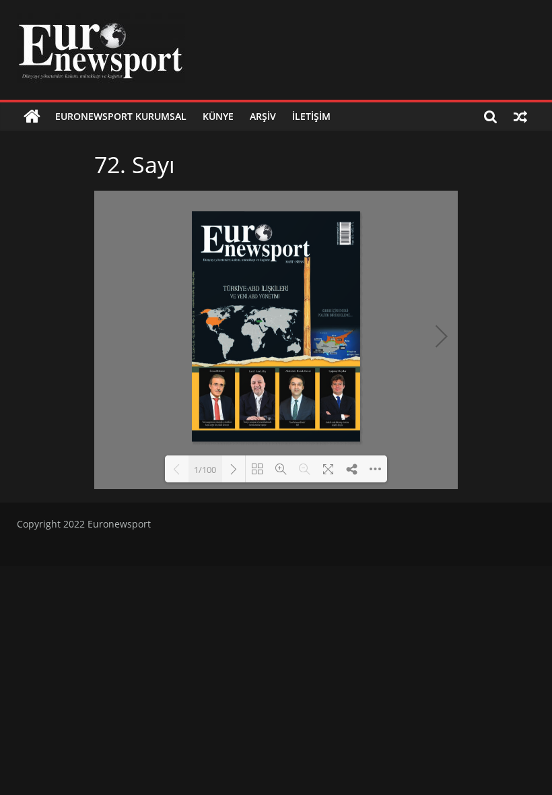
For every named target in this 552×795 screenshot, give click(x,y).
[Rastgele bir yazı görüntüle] (520, 116)
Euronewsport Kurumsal (120, 116)
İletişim (311, 116)
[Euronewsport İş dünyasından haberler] (32, 116)
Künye (218, 116)
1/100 (205, 470)
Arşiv (263, 116)
